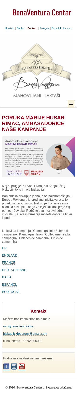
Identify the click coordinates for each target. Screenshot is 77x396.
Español (56, 28)
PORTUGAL (11, 292)
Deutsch (32, 28)
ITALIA (6, 277)
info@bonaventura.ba (18, 326)
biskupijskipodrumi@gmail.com (25, 333)
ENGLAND (10, 255)
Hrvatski (9, 28)
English (21, 28)
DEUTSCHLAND (14, 270)
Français (44, 28)
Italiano (67, 28)
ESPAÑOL (9, 284)
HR (4, 248)
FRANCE (8, 262)
